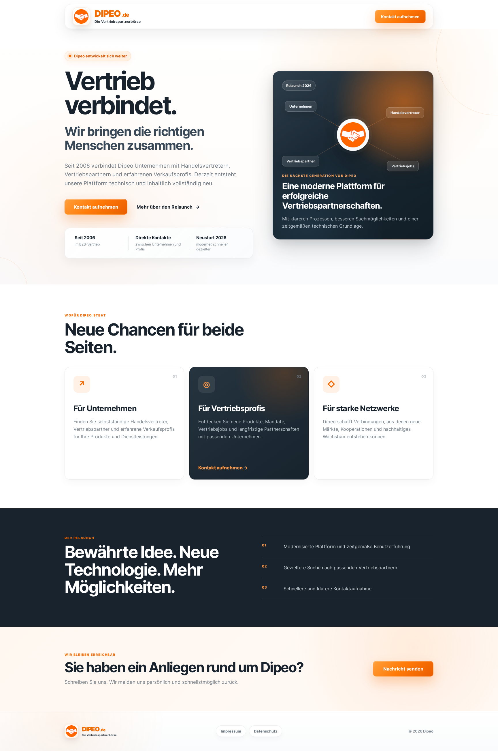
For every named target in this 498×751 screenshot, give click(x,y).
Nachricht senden (403, 669)
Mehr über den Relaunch (168, 207)
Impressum (231, 731)
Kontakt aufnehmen (400, 16)
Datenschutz (265, 731)
